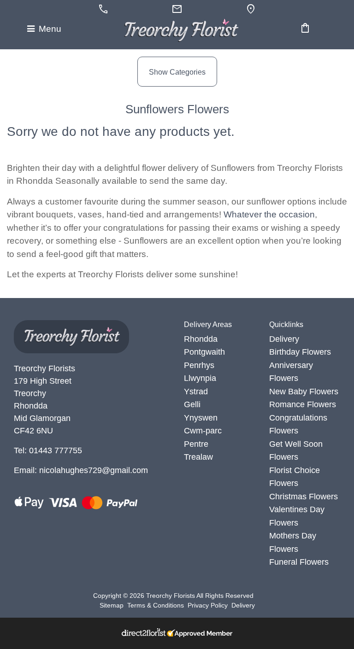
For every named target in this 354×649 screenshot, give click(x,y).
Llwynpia (200, 378)
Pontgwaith (204, 352)
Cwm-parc (203, 430)
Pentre (196, 444)
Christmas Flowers (303, 496)
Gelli (192, 404)
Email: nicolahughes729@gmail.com (81, 470)
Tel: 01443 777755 (48, 450)
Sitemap (112, 605)
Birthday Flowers (300, 352)
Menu (48, 29)
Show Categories (177, 72)
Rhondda (201, 339)
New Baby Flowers (303, 391)
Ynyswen (201, 417)
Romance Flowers (302, 404)
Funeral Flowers (299, 562)
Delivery (284, 339)
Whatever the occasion (269, 214)
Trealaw (198, 457)
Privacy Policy (208, 605)
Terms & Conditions (155, 605)
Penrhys (199, 365)
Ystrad (196, 391)
